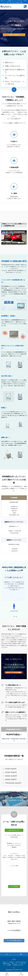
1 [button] (12, 616)
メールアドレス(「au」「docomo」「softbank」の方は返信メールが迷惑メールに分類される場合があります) (14, 856)
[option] (14, 583)
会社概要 (9, 965)
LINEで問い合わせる (14, 830)
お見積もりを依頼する (14, 34)
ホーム (5, 962)
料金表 (11, 962)
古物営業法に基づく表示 (18, 965)
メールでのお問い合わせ (14, 940)
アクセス (15, 963)
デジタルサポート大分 (17, 969)
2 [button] (14, 616)
